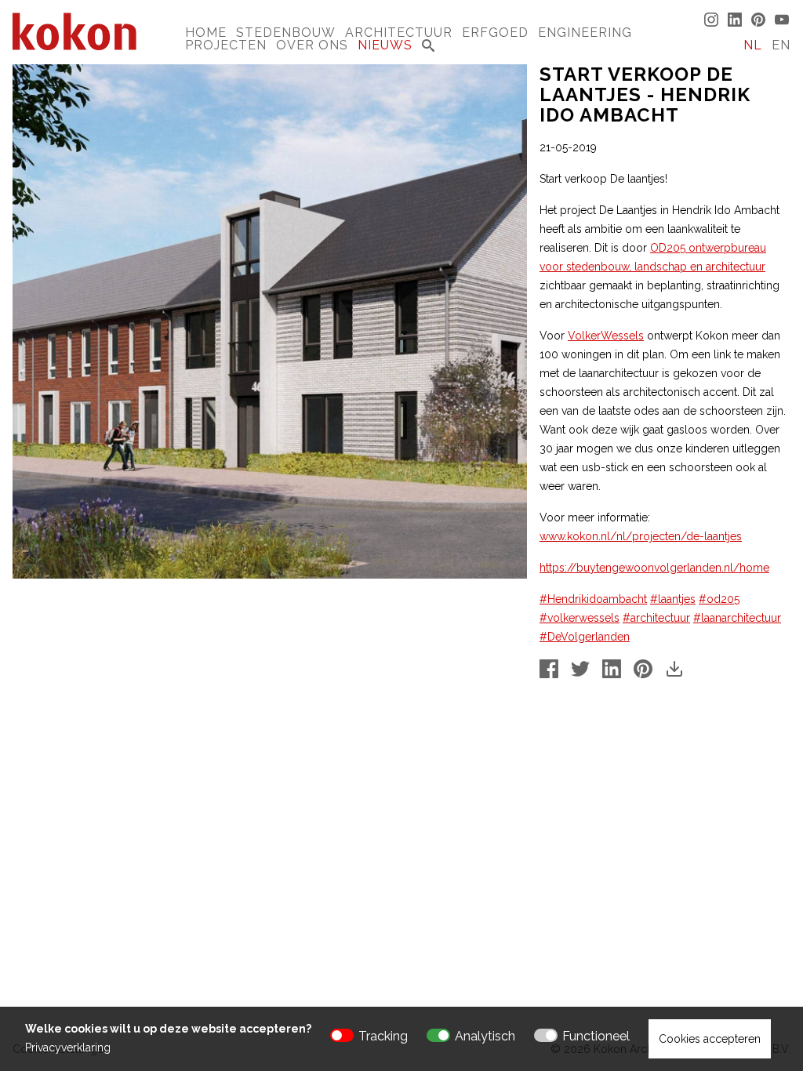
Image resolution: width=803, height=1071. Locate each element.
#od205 (719, 599)
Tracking (383, 1036)
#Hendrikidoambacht (593, 599)
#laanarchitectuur (737, 618)
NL (752, 45)
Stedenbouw (286, 32)
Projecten (226, 45)
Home (206, 32)
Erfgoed (495, 32)
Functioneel (596, 1036)
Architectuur (398, 32)
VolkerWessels (606, 335)
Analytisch (485, 1036)
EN (781, 45)
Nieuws (385, 45)
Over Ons (312, 45)
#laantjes (673, 599)
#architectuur (656, 618)
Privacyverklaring (68, 1047)
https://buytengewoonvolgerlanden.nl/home (654, 567)
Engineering (585, 32)
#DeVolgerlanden (585, 636)
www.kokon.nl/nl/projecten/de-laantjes (641, 536)
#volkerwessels (580, 618)
